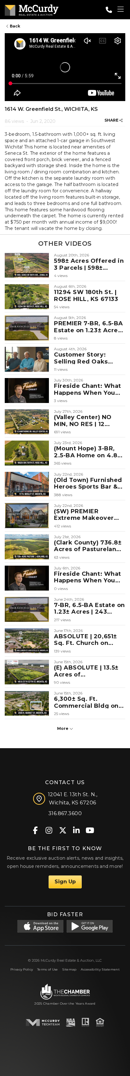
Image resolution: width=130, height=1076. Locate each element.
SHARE (111, 120)
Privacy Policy (21, 969)
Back (14, 26)
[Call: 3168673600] (109, 9)
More (63, 728)
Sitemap (69, 969)
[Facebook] (35, 830)
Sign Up (65, 882)
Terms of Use (47, 969)
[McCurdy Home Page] (31, 9)
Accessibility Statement (100, 969)
